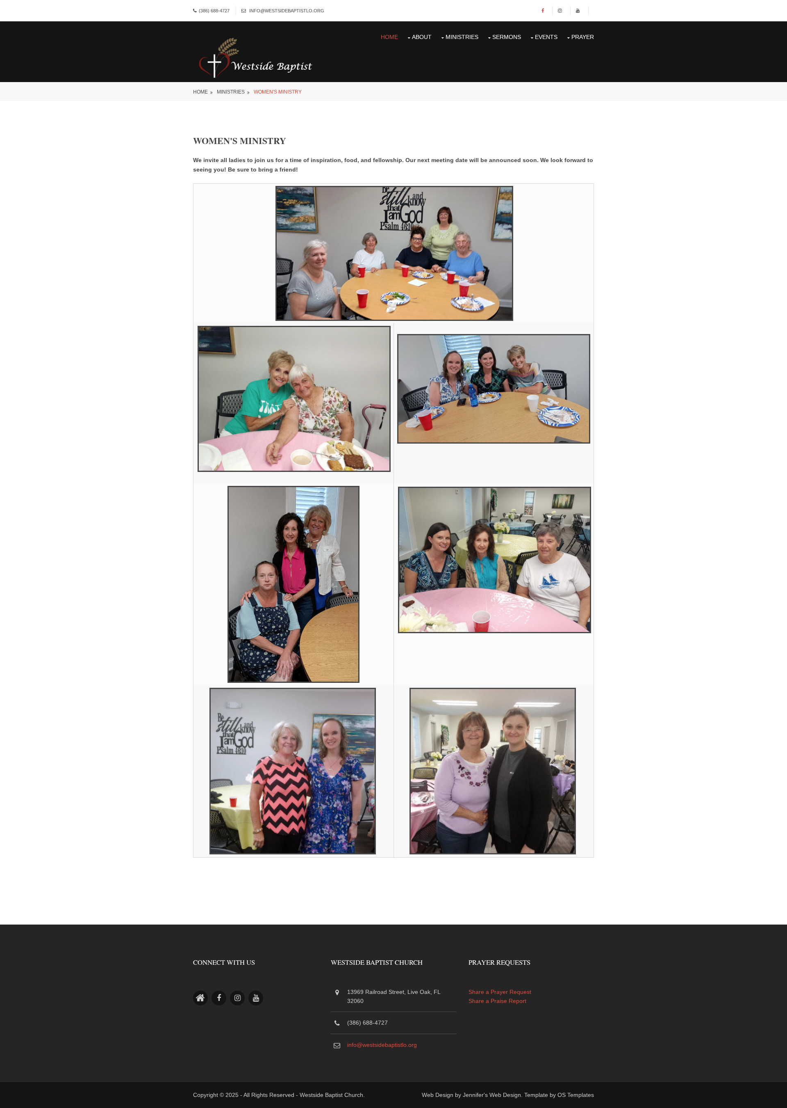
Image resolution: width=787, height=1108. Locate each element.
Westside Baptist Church (331, 1095)
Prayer (582, 37)
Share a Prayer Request (500, 992)
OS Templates (575, 1095)
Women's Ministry (278, 92)
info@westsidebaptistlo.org (286, 10)
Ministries (462, 37)
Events (546, 37)
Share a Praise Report (497, 1001)
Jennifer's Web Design (492, 1095)
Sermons (506, 37)
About (422, 37)
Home (389, 37)
